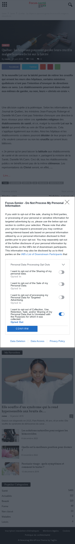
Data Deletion (17, 341)
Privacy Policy (57, 341)
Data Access (37, 341)
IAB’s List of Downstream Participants (41, 254)
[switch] (61, 272)
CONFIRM (22, 328)
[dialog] (37, 272)
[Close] (68, 203)
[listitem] (37, 264)
